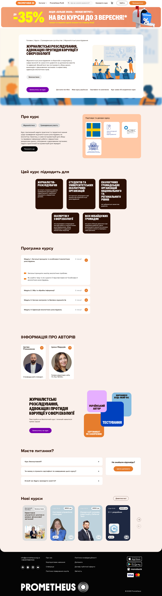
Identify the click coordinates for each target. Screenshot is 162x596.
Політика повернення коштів (57, 571)
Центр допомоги (123, 469)
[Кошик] (112, 3)
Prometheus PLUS (57, 3)
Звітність (78, 571)
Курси (36, 40)
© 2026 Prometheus (133, 591)
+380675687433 (27, 560)
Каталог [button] (42, 3)
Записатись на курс (38, 90)
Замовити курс (102, 3)
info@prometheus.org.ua (30, 558)
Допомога (78, 562)
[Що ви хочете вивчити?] (80, 3)
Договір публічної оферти (85, 567)
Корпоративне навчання (55, 562)
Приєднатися (137, 3)
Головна (29, 40)
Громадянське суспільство (51, 40)
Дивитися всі (121, 498)
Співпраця (50, 567)
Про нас (49, 558)
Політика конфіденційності (85, 558)
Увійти (122, 3)
